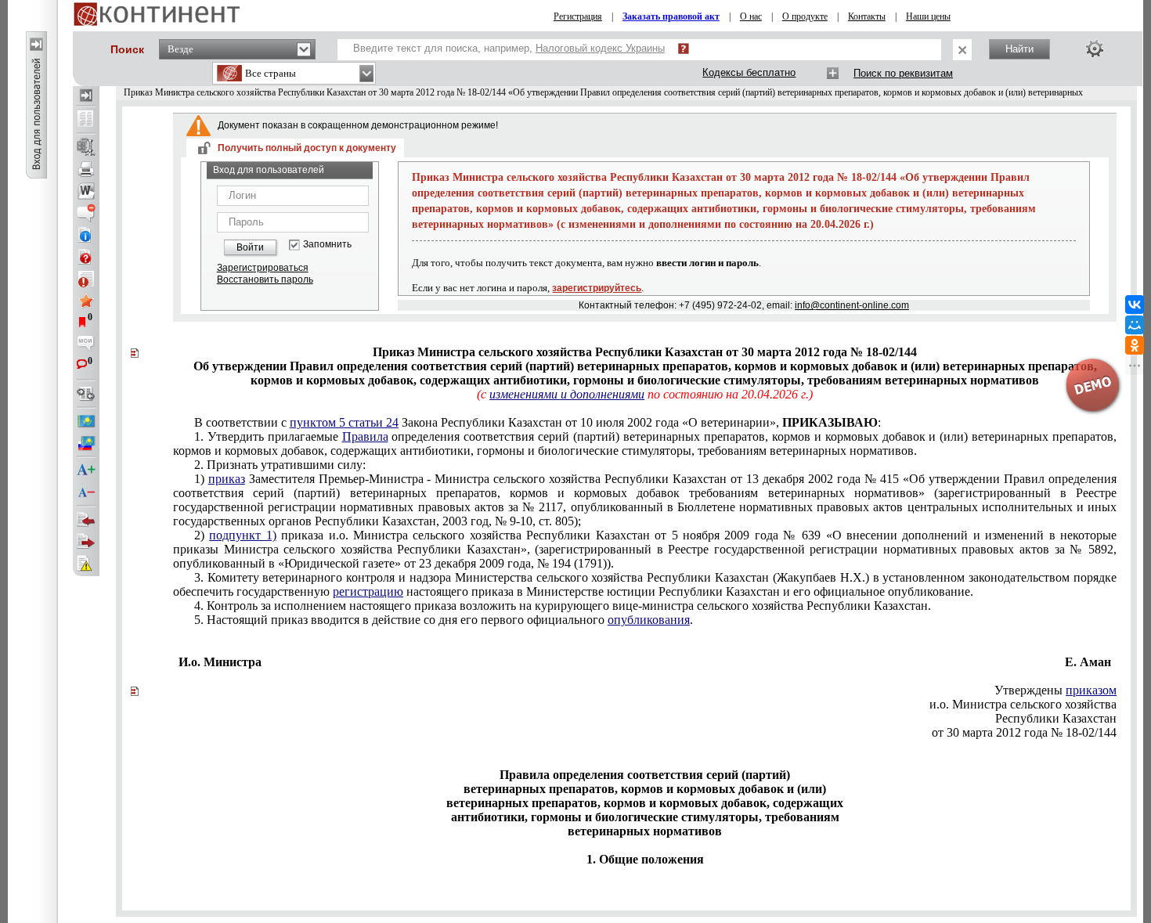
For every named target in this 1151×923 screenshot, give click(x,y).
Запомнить (327, 245)
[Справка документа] (86, 256)
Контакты (867, 16)
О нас (751, 16)
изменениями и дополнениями (566, 394)
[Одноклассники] (1134, 345)
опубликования (649, 619)
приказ (226, 478)
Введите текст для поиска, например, (509, 48)
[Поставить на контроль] (86, 278)
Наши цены (928, 16)
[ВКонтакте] (1134, 304)
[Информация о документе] (86, 234)
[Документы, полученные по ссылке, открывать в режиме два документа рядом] (86, 119)
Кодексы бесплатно (749, 72)
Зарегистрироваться (262, 267)
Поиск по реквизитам (903, 73)
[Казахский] (86, 421)
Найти (1019, 49)
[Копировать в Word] (86, 191)
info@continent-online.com (852, 305)
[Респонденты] (86, 541)
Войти (250, 247)
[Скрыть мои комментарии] (86, 344)
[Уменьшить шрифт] (86, 492)
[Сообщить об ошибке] (86, 563)
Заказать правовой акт (671, 16)
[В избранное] (86, 300)
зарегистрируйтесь (596, 288)
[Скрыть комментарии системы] (86, 213)
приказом (1091, 690)
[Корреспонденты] (86, 519)
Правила (365, 436)
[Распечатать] (86, 169)
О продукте (805, 16)
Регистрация (578, 16)
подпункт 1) (242, 535)
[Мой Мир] (1134, 324)
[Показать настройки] (1094, 48)
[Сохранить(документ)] (86, 147)
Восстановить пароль (265, 279)
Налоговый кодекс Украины (600, 48)
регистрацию (368, 591)
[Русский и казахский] (86, 443)
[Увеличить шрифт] (86, 470)
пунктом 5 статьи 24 (344, 422)
